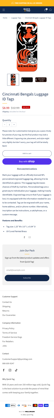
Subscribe (27, 278)
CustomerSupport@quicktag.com (17, 359)
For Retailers (8, 341)
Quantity (6, 120)
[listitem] (27, 3)
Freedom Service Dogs (12, 337)
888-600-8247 (8, 363)
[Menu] (3, 10)
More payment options (27, 168)
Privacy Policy (8, 328)
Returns (5, 310)
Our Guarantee (8, 315)
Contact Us (7, 302)
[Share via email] (29, 237)
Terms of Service (9, 332)
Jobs (4, 345)
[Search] (50, 9)
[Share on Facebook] (24, 237)
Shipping (5, 111)
